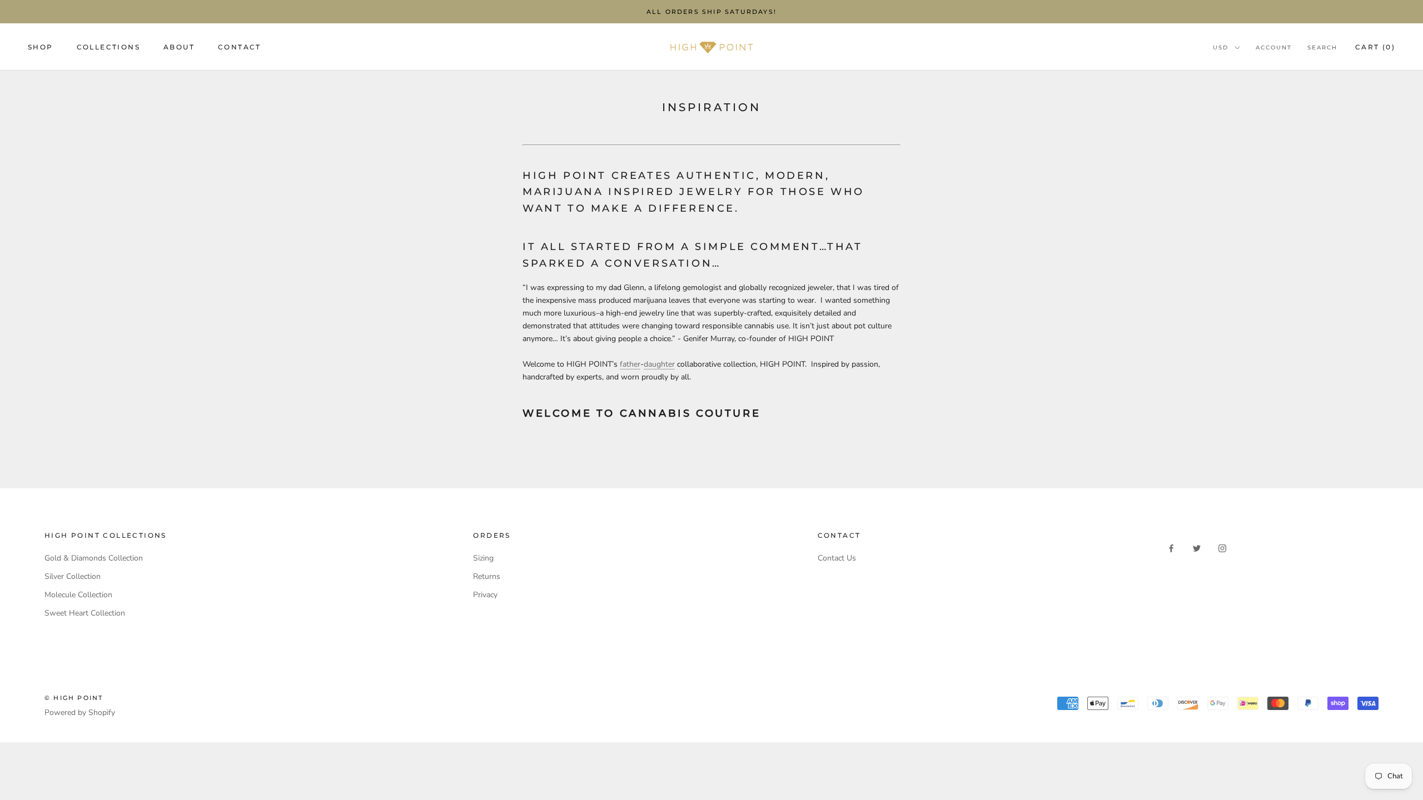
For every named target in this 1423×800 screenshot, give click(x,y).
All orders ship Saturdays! (711, 12)
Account (1274, 47)
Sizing (483, 558)
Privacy (485, 594)
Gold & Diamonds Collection (93, 558)
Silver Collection (72, 576)
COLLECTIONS (108, 47)
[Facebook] (1171, 547)
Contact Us (837, 558)
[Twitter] (1197, 547)
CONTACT (239, 47)
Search (1322, 47)
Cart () (1375, 47)
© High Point (73, 698)
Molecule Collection (78, 594)
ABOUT (179, 47)
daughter (659, 364)
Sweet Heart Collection (84, 613)
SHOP (40, 47)
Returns (486, 576)
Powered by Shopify (79, 712)
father (630, 364)
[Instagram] (1222, 547)
